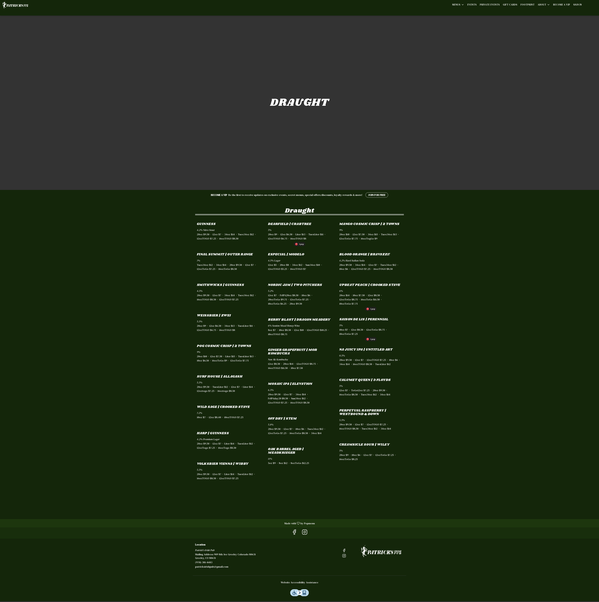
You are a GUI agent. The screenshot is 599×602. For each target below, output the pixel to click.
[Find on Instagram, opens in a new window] (304, 533)
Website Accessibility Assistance (299, 582)
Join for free (376, 195)
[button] (458, 5)
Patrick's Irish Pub (381, 551)
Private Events (490, 4)
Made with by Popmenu (158, 523)
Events (472, 4)
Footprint (528, 4)
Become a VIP (561, 4)
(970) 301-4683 (203, 562)
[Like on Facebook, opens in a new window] (294, 533)
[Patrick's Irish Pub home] (25, 5)
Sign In (577, 4)
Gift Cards (510, 4)
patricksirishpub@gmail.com (211, 566)
